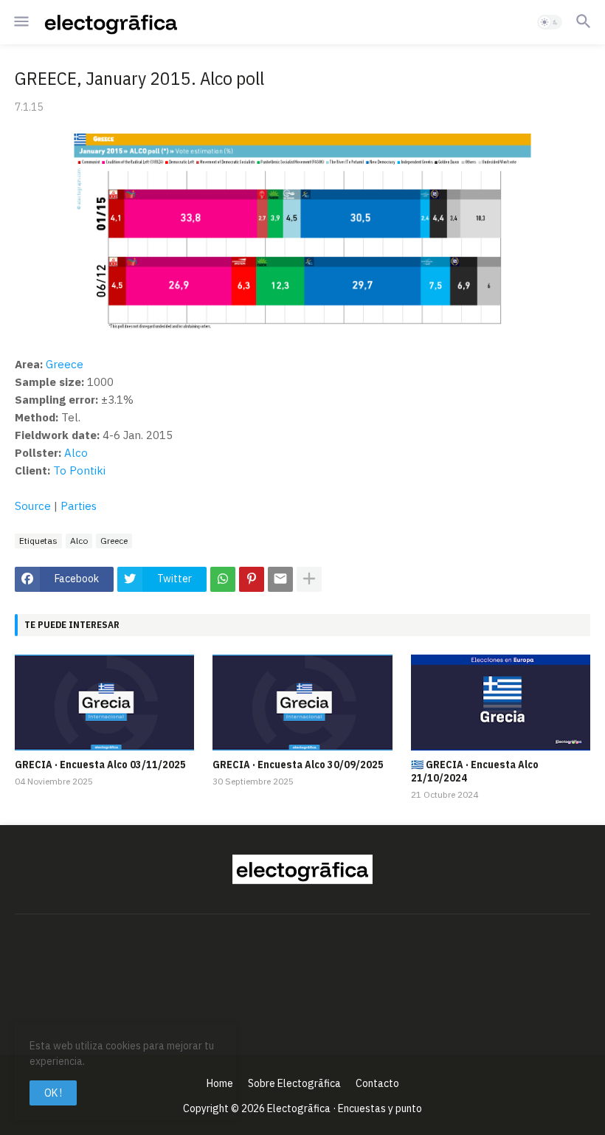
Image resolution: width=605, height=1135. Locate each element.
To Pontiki (79, 470)
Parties (78, 506)
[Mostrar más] (309, 579)
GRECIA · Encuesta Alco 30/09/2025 (298, 764)
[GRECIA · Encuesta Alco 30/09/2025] (302, 703)
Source (33, 506)
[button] (20, 22)
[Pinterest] (251, 579)
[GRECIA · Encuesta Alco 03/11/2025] (104, 703)
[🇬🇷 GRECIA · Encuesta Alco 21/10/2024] (500, 703)
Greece (64, 364)
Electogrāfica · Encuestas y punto (344, 1108)
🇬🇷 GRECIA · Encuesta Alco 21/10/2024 (475, 771)
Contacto (377, 1083)
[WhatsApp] (222, 579)
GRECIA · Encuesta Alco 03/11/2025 (100, 764)
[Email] (280, 579)
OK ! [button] (53, 1093)
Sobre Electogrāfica (294, 1083)
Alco (76, 453)
